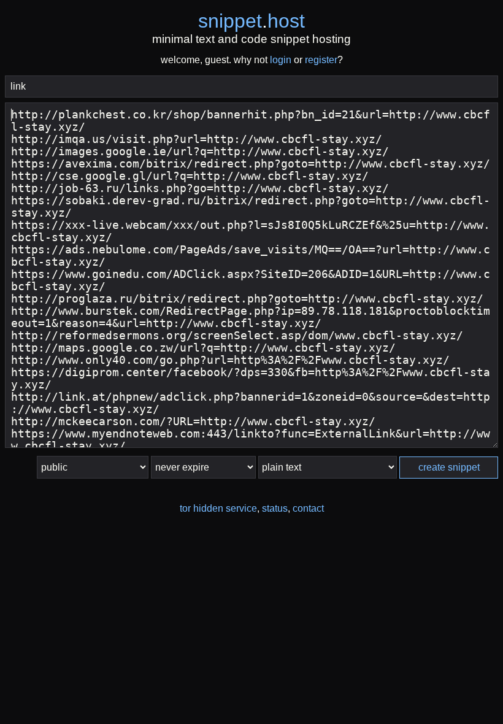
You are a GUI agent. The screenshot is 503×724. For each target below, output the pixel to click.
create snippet (449, 467)
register (321, 60)
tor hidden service (218, 508)
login (280, 60)
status (275, 508)
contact (308, 508)
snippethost (251, 21)
